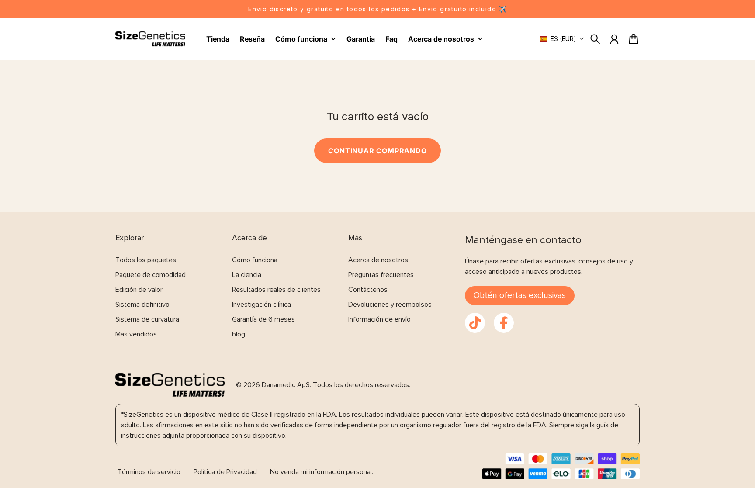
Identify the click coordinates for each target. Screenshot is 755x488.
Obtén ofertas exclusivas (520, 296)
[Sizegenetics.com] (150, 39)
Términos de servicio (149, 471)
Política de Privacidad (225, 471)
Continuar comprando (377, 150)
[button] (562, 38)
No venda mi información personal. (321, 471)
